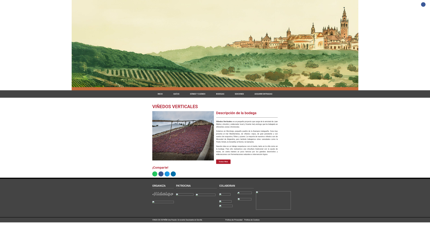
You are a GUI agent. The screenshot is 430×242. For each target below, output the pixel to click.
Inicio (160, 94)
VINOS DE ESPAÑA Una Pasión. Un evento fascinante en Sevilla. (177, 220)
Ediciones (239, 94)
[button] (154, 173)
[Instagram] (416, 4)
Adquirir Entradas (263, 94)
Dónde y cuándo (197, 94)
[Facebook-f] (423, 4)
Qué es (176, 94)
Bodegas (220, 94)
